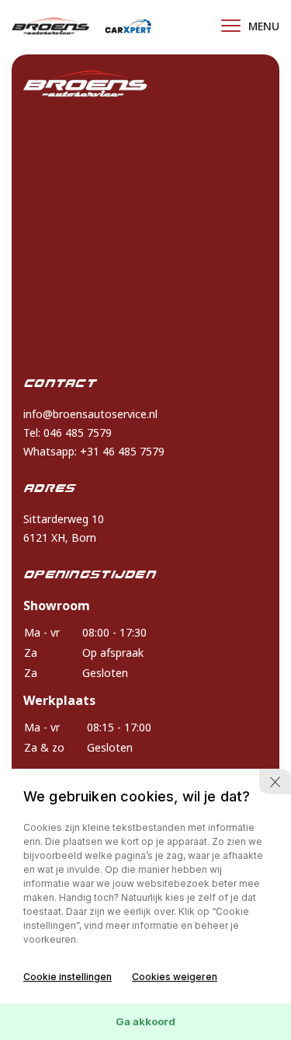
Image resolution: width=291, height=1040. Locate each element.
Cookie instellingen (67, 976)
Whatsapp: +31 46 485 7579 (94, 451)
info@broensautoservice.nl (90, 414)
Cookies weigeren (174, 976)
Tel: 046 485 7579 (67, 432)
